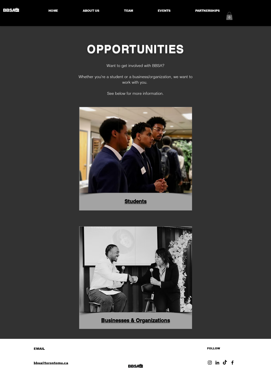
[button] (229, 16)
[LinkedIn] (217, 362)
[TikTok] (225, 362)
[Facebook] (232, 362)
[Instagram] (209, 362)
